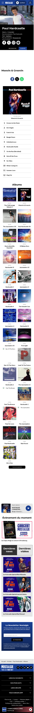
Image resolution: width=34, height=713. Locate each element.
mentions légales (24, 646)
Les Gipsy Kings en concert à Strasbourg (14, 540)
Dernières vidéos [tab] (25, 550)
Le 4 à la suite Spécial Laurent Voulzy (15, 594)
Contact (15, 699)
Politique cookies (19, 701)
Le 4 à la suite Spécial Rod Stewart (14, 614)
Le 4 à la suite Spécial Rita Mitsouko (14, 574)
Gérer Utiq (26, 703)
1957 (12, 32)
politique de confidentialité (9, 647)
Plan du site (8, 699)
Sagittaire (8, 36)
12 (10, 32)
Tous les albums (17, 467)
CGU (11, 701)
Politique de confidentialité (13, 703)
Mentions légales (24, 699)
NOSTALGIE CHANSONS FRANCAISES (16, 508)
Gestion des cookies (17, 705)
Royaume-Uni (17, 38)
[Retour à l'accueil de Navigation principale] (9, 3)
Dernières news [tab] (9, 550)
